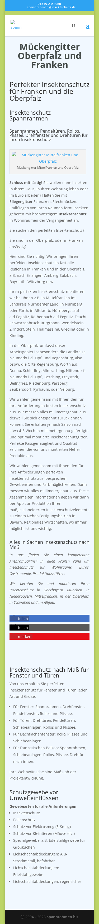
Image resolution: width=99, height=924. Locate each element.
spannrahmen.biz (62, 916)
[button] (19, 618)
